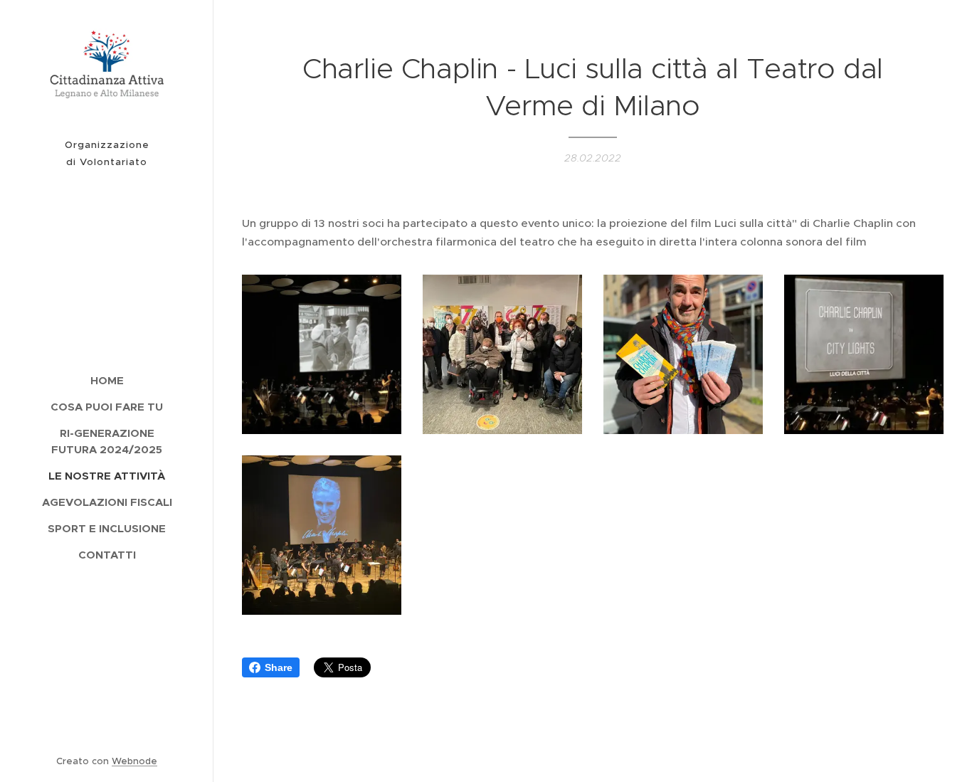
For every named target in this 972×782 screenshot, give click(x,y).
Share (278, 667)
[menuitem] (106, 380)
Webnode (134, 761)
